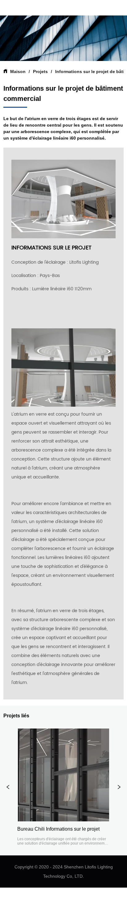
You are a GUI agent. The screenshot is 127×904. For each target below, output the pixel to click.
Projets (40, 71)
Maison (18, 71)
